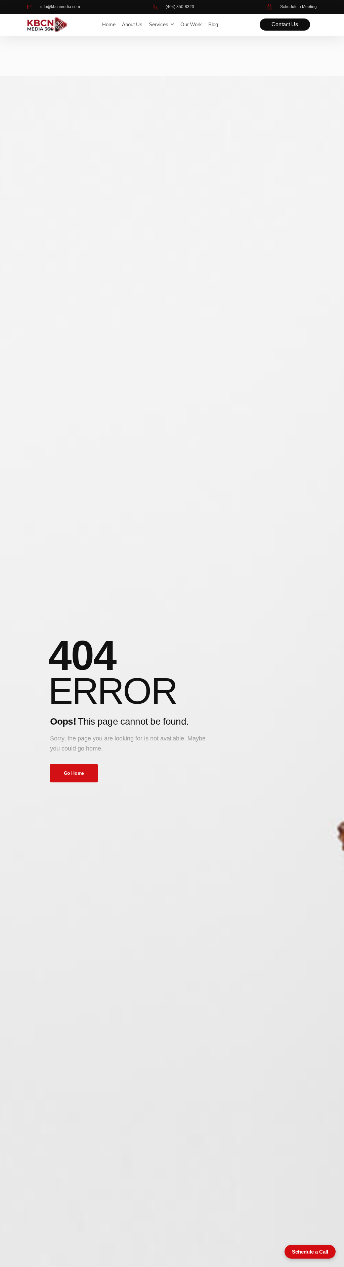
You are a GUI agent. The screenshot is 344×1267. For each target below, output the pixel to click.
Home (109, 24)
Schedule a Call (310, 1252)
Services (158, 24)
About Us (132, 24)
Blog (213, 24)
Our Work (191, 24)
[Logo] (47, 24)
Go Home (74, 773)
